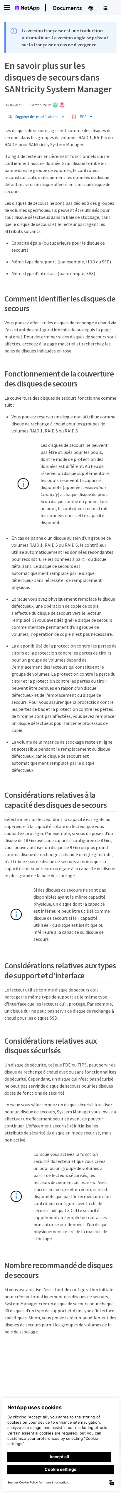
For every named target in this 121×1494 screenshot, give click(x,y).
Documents (67, 7)
